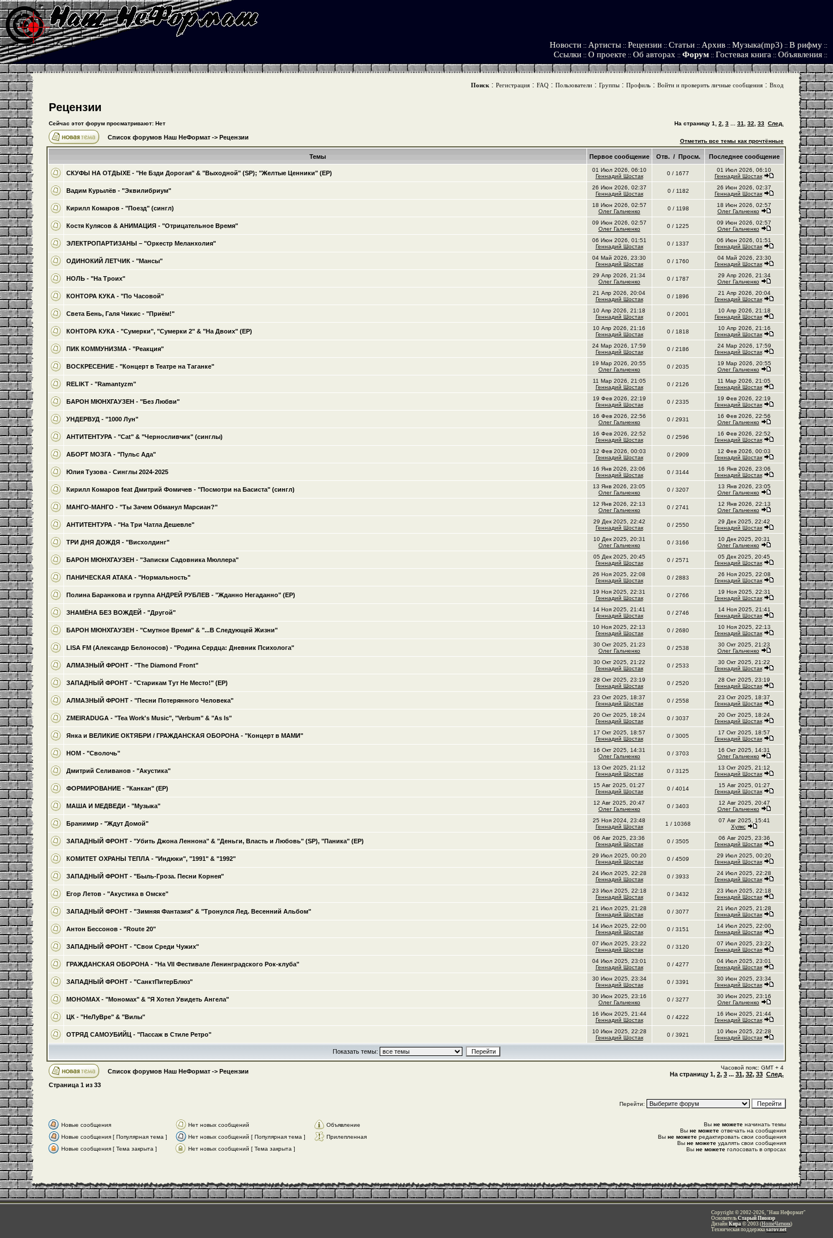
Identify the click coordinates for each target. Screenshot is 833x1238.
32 (750, 123)
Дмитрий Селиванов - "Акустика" (118, 770)
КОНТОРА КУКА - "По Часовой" (115, 296)
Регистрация (513, 85)
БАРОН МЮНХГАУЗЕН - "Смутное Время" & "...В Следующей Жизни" (172, 630)
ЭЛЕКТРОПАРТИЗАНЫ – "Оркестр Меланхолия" (141, 243)
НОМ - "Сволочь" (93, 753)
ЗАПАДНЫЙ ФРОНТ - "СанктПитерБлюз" (129, 981)
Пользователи (573, 85)
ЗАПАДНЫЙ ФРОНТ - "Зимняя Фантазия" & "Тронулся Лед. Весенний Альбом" (188, 911)
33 (761, 123)
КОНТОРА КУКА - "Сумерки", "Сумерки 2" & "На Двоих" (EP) (159, 331)
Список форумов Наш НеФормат (159, 137)
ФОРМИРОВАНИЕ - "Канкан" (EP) (117, 788)
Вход (777, 85)
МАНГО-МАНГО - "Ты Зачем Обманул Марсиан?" (142, 507)
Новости (565, 44)
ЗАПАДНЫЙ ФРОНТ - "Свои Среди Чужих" (132, 946)
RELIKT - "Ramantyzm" (101, 384)
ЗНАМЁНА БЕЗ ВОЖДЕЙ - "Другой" (121, 612)
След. (776, 123)
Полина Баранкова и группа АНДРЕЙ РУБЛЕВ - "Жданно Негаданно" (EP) (180, 594)
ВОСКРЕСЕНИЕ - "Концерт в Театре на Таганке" (140, 366)
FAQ (543, 85)
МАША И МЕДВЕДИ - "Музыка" (113, 805)
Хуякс (738, 826)
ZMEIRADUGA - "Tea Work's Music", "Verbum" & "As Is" (149, 718)
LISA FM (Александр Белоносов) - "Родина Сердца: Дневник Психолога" (180, 647)
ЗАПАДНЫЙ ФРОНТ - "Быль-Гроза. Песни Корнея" (145, 876)
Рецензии (645, 44)
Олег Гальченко (619, 211)
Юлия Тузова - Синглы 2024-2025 (117, 471)
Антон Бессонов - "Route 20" (111, 929)
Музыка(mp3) (757, 44)
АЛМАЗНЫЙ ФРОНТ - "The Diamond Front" (132, 665)
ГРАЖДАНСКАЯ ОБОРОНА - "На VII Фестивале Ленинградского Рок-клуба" (182, 964)
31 (740, 123)
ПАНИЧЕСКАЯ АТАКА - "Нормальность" (128, 577)
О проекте (607, 54)
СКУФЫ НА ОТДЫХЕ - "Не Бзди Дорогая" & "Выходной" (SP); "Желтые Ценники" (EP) (199, 173)
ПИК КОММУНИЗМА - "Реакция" (115, 348)
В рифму (805, 44)
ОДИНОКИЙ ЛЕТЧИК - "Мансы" (114, 260)
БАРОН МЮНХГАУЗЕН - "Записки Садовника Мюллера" (152, 559)
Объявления (800, 54)
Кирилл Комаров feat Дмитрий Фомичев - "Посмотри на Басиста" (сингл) (180, 489)
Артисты (604, 44)
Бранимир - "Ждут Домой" (107, 823)
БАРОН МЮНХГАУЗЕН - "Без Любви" (123, 401)
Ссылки (567, 54)
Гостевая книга (743, 54)
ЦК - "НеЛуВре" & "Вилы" (105, 1016)
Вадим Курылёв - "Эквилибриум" (118, 190)
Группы (609, 85)
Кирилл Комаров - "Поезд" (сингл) (120, 208)
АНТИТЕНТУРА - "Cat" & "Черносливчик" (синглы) (144, 436)
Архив (713, 44)
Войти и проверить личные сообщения (710, 85)
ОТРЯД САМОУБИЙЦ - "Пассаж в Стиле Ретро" (138, 1034)
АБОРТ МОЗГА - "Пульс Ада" (111, 454)
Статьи (682, 44)
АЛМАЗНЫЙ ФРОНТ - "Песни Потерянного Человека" (149, 700)
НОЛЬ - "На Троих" (95, 278)
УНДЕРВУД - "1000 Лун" (102, 419)
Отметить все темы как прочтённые (732, 141)
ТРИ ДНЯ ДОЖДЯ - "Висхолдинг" (117, 542)
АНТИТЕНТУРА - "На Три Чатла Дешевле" (130, 524)
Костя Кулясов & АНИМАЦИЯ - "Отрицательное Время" (152, 225)
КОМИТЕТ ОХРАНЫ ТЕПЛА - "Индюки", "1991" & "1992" (151, 858)
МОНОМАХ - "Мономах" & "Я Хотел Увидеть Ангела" (147, 999)
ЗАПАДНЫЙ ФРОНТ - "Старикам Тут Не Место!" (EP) (147, 682)
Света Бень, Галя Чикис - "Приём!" (120, 313)
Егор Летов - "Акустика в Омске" (117, 893)
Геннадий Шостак (619, 176)
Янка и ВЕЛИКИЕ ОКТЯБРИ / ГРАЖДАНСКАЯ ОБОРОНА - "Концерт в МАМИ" (184, 735)
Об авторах (654, 54)
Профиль (638, 85)
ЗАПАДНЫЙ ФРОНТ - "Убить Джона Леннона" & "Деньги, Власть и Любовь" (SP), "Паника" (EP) (215, 841)
